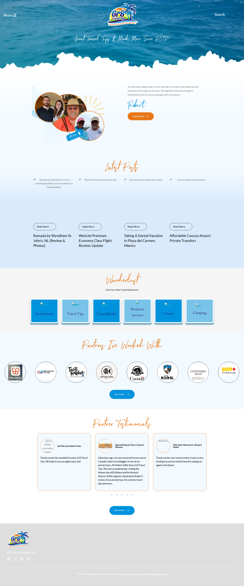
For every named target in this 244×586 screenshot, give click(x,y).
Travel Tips (75, 313)
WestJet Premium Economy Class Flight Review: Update (95, 240)
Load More (138, 116)
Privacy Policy (142, 574)
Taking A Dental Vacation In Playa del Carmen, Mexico (143, 240)
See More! (119, 394)
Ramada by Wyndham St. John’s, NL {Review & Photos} (52, 240)
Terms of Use (128, 574)
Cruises (168, 313)
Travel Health (106, 314)
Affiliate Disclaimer (158, 574)
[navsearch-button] (221, 14)
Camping (199, 313)
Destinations (44, 313)
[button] (111, 494)
